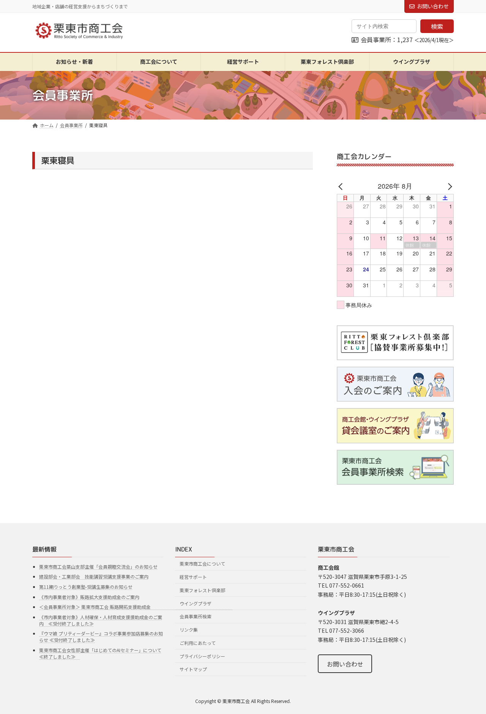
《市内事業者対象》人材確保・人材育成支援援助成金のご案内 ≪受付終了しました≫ (100, 620)
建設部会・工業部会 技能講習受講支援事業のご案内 (93, 576)
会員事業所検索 (195, 616)
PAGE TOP (468, 685)
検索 (437, 26)
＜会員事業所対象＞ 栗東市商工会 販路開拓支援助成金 (136, 607)
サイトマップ (193, 669)
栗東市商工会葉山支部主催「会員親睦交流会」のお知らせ (98, 566)
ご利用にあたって (198, 643)
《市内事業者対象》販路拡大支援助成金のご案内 (89, 597)
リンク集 (189, 629)
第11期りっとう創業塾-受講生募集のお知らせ (86, 586)
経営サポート (193, 577)
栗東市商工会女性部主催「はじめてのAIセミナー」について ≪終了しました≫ (100, 653)
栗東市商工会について (202, 563)
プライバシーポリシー (202, 656)
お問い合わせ (433, 6)
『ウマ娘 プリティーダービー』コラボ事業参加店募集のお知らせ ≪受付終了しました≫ (101, 636)
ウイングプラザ (195, 603)
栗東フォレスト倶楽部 (202, 590)
